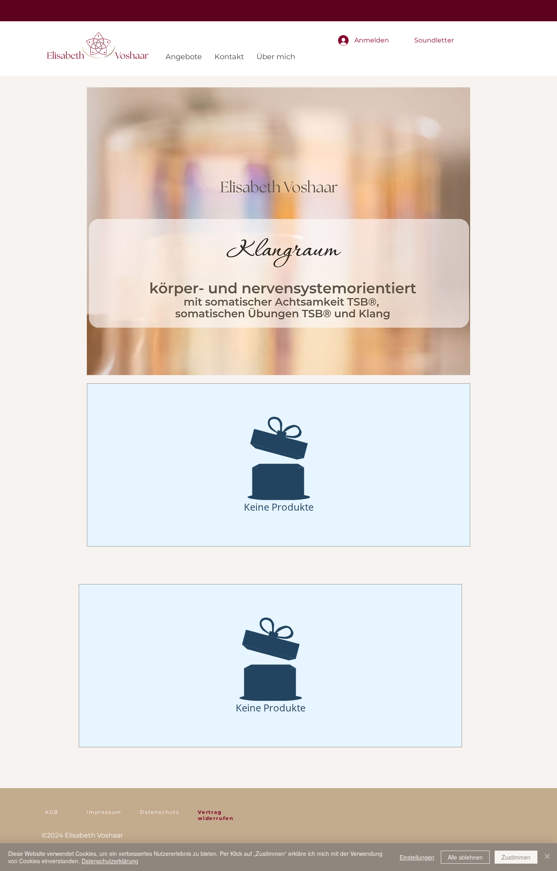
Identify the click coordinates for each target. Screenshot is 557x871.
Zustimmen (516, 857)
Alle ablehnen (465, 857)
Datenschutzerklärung (110, 861)
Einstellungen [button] (417, 857)
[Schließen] (547, 857)
